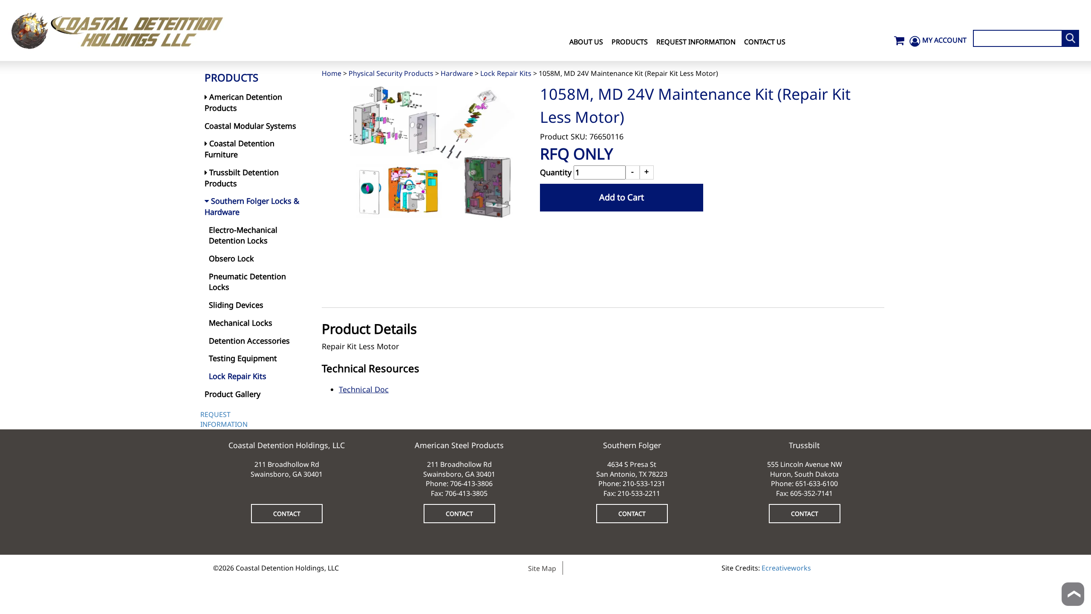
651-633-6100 (816, 483)
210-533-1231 (644, 483)
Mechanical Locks (240, 323)
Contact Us (764, 41)
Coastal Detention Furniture (239, 148)
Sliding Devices (236, 305)
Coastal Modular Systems (250, 126)
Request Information (696, 41)
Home (331, 73)
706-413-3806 (471, 483)
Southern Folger (632, 445)
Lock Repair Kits (505, 73)
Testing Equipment (243, 358)
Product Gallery (232, 394)
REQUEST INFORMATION (224, 419)
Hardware (457, 73)
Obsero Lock (231, 258)
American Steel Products (459, 445)
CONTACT (286, 514)
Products (630, 41)
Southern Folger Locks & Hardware (252, 206)
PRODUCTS (231, 77)
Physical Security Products (391, 73)
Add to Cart (621, 197)
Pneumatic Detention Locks (247, 282)
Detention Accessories (249, 341)
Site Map (542, 568)
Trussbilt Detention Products (242, 177)
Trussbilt (804, 445)
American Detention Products (243, 102)
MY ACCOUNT (944, 40)
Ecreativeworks (786, 568)
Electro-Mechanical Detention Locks (243, 235)
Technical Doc (364, 389)
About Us (586, 41)
